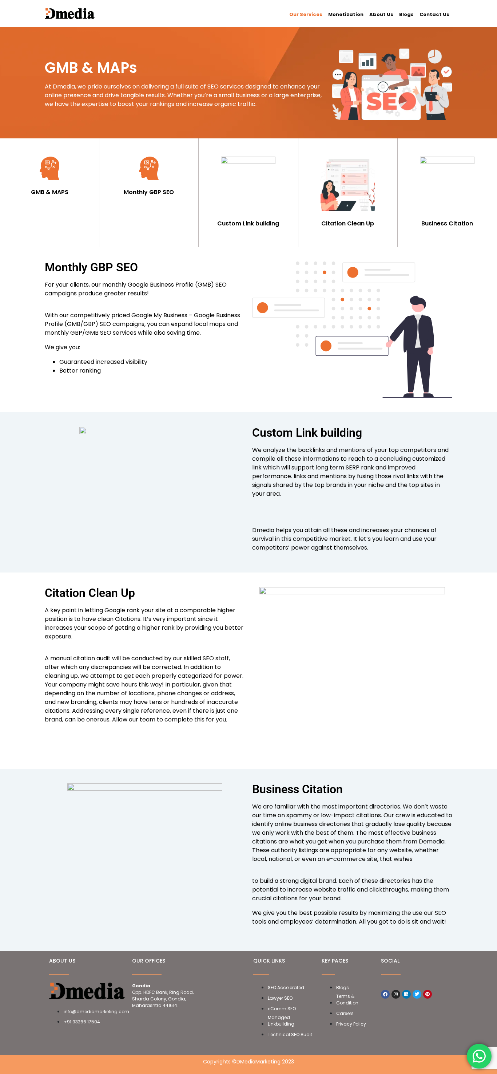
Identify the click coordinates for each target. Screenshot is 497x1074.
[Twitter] (417, 994)
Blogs (406, 14)
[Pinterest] (427, 994)
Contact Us (434, 14)
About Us (381, 14)
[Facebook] (385, 994)
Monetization (345, 14)
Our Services (305, 14)
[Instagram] (395, 994)
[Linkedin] (406, 994)
